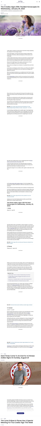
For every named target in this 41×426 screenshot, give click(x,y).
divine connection (15, 284)
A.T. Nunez (2, 424)
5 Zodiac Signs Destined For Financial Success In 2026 (18, 280)
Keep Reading (20, 413)
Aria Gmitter (3, 360)
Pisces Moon (12, 76)
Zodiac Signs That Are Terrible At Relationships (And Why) (19, 274)
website (30, 347)
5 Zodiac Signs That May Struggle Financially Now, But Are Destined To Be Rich (19, 277)
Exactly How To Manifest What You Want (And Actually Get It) (20, 279)
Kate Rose (2, 12)
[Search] (36, 2)
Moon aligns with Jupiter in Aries (16, 183)
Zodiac (5, 418)
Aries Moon (12, 228)
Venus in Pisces (15, 323)
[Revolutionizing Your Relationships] (20, 1)
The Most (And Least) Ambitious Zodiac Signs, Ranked (21, 304)
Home (1, 4)
